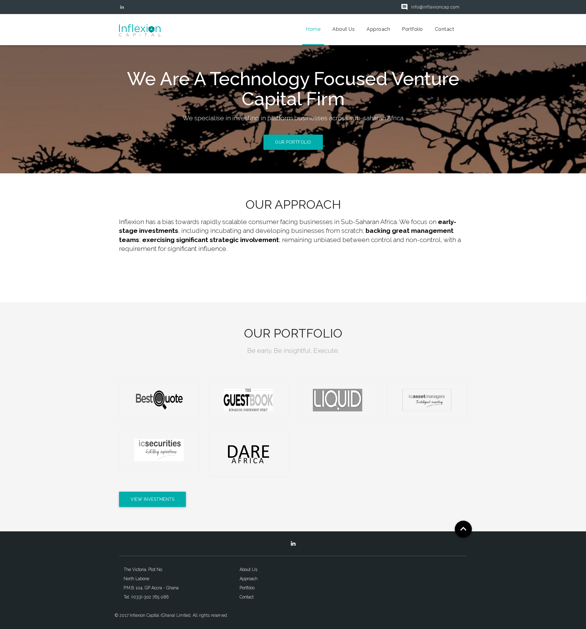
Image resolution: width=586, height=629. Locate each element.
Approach (378, 29)
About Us (343, 29)
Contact (444, 29)
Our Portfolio (293, 142)
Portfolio (412, 29)
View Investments (152, 499)
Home (313, 29)
